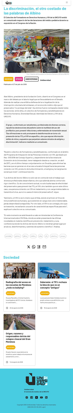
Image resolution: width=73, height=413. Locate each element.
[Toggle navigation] (66, 2)
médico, (33, 236)
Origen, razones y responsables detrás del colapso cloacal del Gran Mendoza (18, 337)
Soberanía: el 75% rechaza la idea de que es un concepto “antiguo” (53, 285)
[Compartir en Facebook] (39, 246)
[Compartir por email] (44, 246)
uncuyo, (62, 236)
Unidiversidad (31, 79)
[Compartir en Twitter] (28, 246)
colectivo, (54, 236)
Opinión (19, 79)
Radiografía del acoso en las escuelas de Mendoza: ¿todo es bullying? (19, 285)
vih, (46, 236)
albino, (25, 236)
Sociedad (8, 79)
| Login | (43, 407)
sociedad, (8, 236)
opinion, (17, 236)
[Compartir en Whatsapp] (33, 247)
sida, (40, 236)
